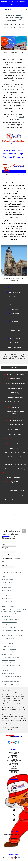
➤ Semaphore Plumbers (7, 595)
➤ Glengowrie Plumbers (7, 582)
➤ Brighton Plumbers (7, 576)
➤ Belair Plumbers (6, 590)
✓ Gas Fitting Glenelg (7, 654)
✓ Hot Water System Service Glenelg (10, 657)
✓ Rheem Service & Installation (9, 622)
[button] (2, 9)
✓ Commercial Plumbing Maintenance (11, 684)
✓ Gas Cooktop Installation (8, 660)
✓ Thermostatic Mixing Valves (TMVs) (11, 665)
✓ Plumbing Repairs (6, 616)
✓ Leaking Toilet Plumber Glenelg (10, 643)
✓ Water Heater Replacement (9, 649)
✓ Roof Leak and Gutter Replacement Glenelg (12, 630)
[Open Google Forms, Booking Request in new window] (24, 531)
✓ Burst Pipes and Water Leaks (9, 641)
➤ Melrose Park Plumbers (8, 606)
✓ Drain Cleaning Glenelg (8, 638)
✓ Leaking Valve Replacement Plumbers (11, 676)
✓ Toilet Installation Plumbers (9, 651)
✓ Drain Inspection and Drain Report (10, 681)
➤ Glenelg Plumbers (6, 587)
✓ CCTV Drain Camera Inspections (10, 679)
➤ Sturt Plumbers (6, 593)
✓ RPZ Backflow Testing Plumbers (10, 662)
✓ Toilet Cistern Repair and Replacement (11, 668)
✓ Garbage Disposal (6, 633)
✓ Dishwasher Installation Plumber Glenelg (12, 635)
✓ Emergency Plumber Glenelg (9, 614)
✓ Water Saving (5, 624)
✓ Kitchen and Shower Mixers (9, 627)
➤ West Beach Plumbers (7, 579)
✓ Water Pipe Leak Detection (8, 673)
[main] (14, 17)
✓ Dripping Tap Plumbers (8, 646)
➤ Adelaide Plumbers (7, 601)
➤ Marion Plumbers (6, 598)
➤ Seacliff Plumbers (6, 585)
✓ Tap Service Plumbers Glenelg (9, 670)
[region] (14, 3)
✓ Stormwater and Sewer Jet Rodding (10, 619)
